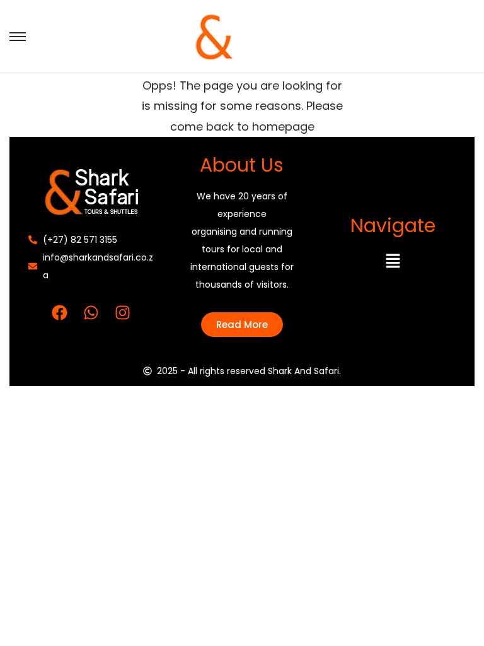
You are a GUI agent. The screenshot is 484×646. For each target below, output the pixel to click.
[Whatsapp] (91, 312)
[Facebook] (60, 312)
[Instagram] (123, 312)
